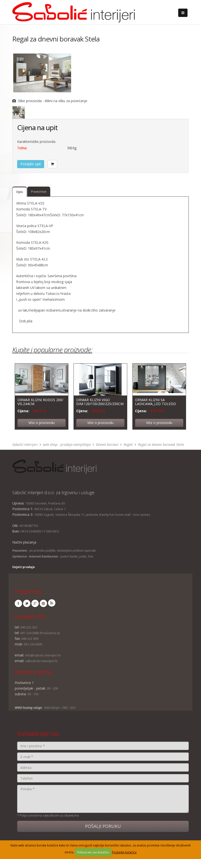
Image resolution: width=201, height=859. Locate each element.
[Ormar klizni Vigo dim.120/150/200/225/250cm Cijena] (100, 379)
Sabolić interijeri (25, 444)
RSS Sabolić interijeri (51, 603)
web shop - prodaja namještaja (67, 444)
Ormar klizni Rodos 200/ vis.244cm (40, 401)
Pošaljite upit (30, 164)
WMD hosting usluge (28, 708)
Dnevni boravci (107, 444)
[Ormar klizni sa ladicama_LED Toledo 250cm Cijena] (159, 379)
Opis (19, 192)
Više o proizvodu (41, 422)
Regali (128, 444)
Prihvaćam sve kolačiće (93, 852)
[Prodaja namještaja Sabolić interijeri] (98, 467)
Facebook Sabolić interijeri (18, 603)
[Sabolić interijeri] (73, 10)
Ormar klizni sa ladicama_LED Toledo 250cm (155, 403)
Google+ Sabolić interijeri (35, 603)
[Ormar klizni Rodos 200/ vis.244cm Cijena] (41, 379)
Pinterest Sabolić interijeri (43, 603)
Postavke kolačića (124, 852)
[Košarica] (52, 164)
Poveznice (38, 192)
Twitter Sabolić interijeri (26, 603)
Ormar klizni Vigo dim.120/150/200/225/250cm (100, 401)
